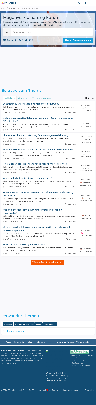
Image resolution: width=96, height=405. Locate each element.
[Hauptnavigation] (92, 3)
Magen (38, 324)
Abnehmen (8, 324)
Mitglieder (29, 342)
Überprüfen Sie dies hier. (56, 380)
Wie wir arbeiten (83, 342)
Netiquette (40, 342)
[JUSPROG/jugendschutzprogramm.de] (79, 352)
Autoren (70, 342)
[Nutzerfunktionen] (85, 3)
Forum (4, 8)
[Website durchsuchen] (80, 3)
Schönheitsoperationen (24, 324)
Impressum (67, 390)
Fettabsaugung (50, 324)
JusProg (91, 365)
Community (19, 342)
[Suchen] (7, 32)
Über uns (61, 342)
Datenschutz (78, 390)
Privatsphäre (90, 390)
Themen (12, 8)
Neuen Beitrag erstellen (78, 40)
